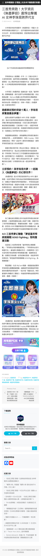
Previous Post (12, 394)
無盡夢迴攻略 (28, 380)
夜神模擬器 (16, 21)
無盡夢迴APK (27, 378)
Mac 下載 (31, 433)
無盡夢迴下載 (10, 380)
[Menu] (3, 3)
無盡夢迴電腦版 (15, 382)
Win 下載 (13, 433)
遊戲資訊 (13, 378)
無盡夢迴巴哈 (19, 380)
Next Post (28, 394)
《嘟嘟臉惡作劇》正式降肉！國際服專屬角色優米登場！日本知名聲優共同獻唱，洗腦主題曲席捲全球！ (20, 511)
